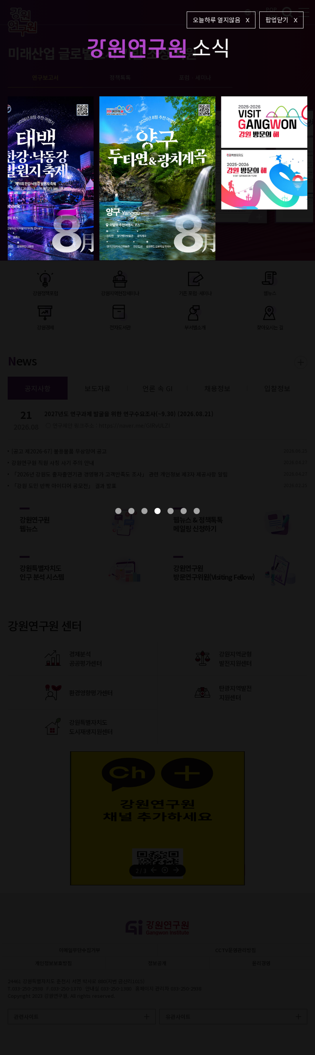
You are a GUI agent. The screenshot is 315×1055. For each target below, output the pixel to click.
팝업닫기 (276, 19)
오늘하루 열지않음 (216, 19)
